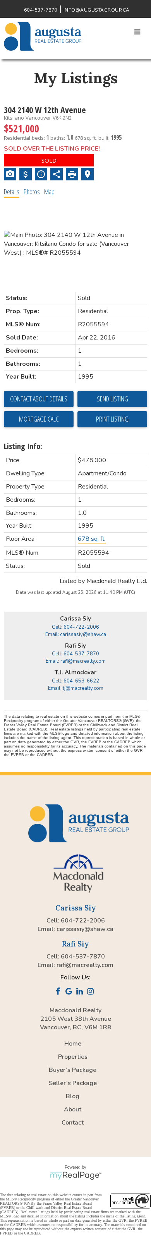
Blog (72, 1096)
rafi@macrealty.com (85, 965)
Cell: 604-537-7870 (75, 653)
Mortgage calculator (39, 419)
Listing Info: (23, 446)
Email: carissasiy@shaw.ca (75, 634)
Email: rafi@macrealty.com (76, 661)
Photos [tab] (32, 191)
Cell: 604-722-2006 (75, 627)
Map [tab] (49, 191)
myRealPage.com (76, 1175)
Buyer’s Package (72, 1070)
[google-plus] (70, 992)
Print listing (112, 418)
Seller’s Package (73, 1083)
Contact (73, 1122)
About (72, 1109)
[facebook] (59, 992)
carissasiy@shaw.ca (85, 929)
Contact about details (38, 398)
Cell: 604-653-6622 (75, 680)
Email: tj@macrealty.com (75, 688)
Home (72, 1043)
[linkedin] (81, 992)
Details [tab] (11, 191)
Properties (73, 1057)
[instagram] (91, 992)
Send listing (112, 398)
